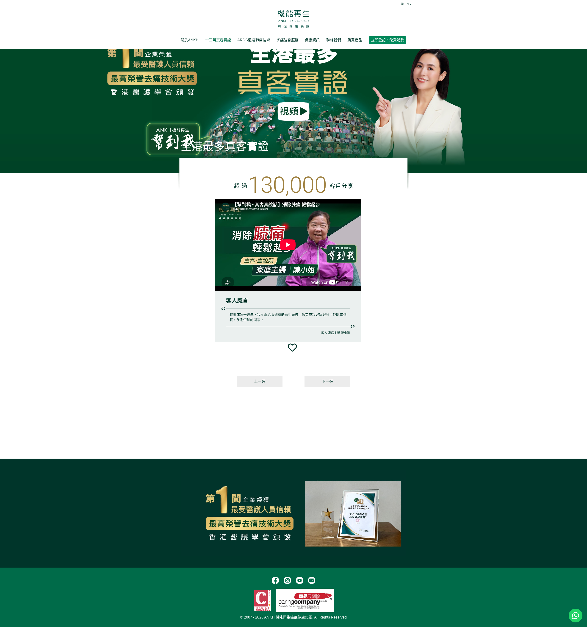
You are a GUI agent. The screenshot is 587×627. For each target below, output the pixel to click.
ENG (407, 4)
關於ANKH (190, 40)
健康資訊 (312, 40)
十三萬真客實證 (218, 40)
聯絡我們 (333, 40)
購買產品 (354, 40)
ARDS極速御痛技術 (253, 40)
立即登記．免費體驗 (387, 40)
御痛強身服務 (288, 40)
